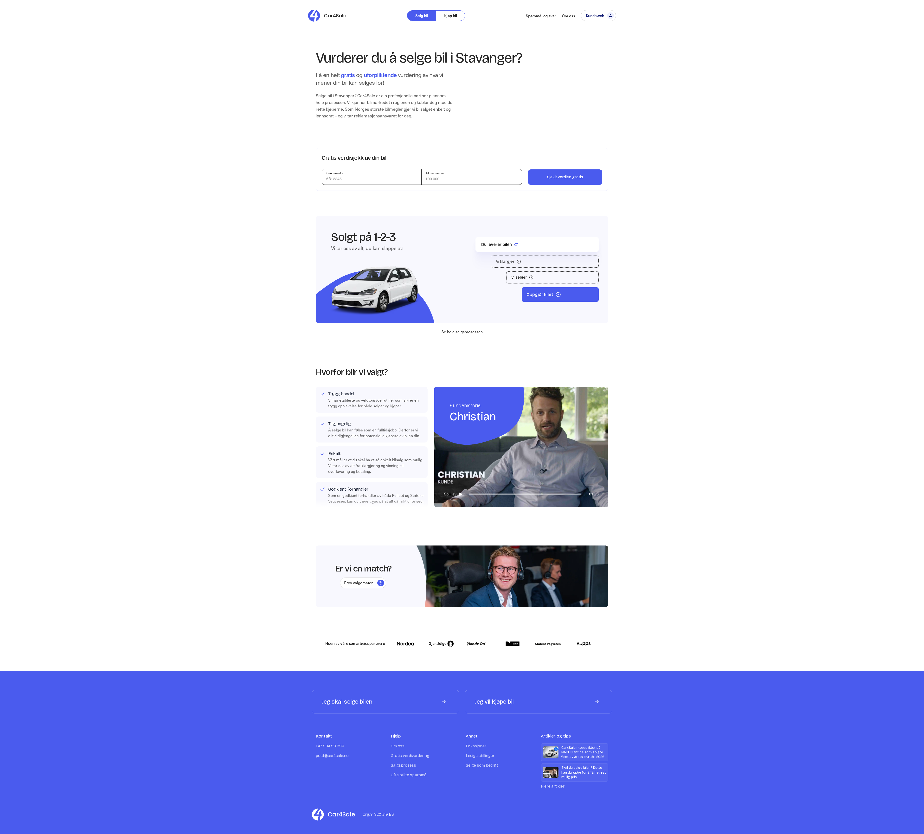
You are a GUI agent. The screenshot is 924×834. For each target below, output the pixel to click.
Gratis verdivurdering (410, 755)
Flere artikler (553, 786)
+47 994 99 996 (330, 746)
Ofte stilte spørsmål (409, 775)
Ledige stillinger (480, 755)
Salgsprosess (403, 765)
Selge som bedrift (482, 765)
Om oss (568, 15)
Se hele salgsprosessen (462, 331)
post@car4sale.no (332, 755)
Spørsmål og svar (541, 15)
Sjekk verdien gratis (565, 177)
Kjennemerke (334, 173)
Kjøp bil (450, 15)
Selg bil (421, 15)
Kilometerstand (435, 173)
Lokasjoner (476, 746)
